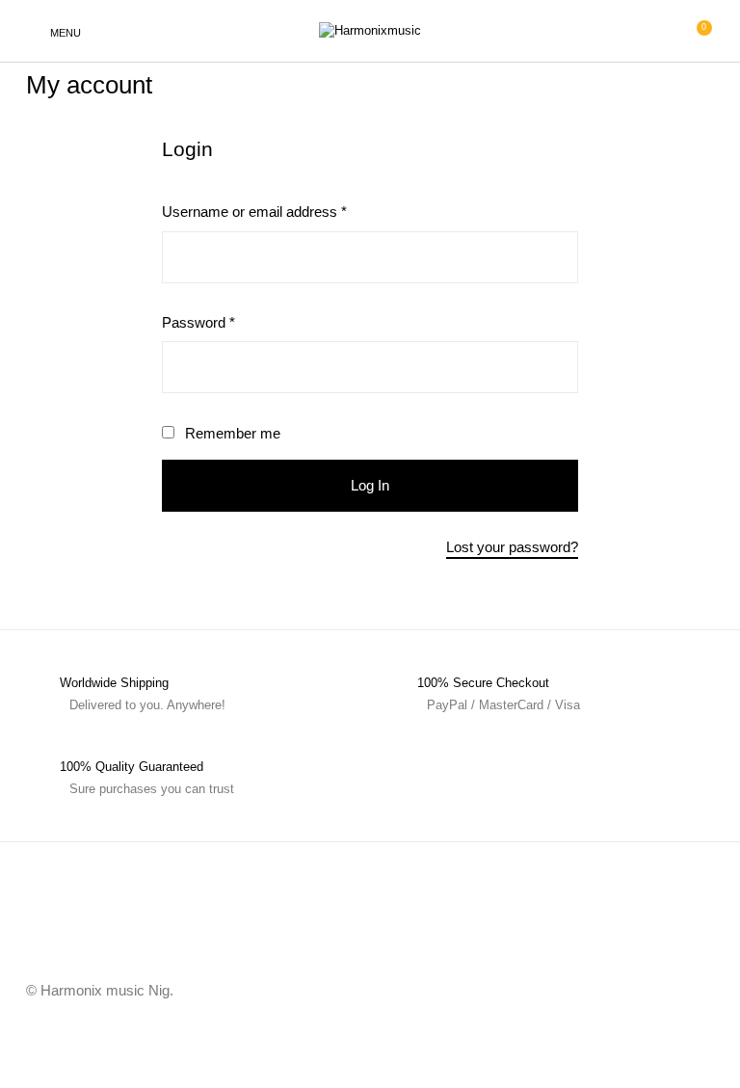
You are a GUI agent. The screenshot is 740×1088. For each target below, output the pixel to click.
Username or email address (282, 211)
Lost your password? (512, 547)
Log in (370, 485)
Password (226, 322)
